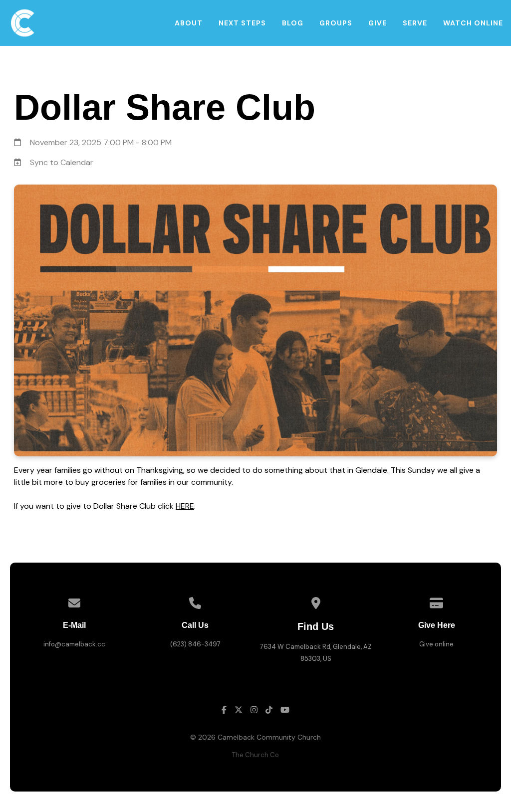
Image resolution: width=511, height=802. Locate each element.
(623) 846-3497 (195, 644)
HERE (185, 506)
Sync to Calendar (61, 162)
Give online (436, 644)
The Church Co (255, 755)
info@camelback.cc (74, 644)
